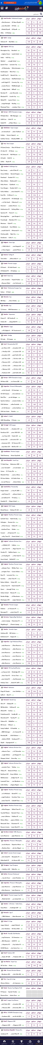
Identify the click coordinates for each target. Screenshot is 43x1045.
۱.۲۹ (40, 464)
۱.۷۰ (40, 1025)
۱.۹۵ (29, 119)
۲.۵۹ (40, 42)
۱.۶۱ (29, 154)
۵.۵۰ (40, 116)
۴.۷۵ (40, 154)
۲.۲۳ (29, 608)
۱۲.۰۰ (40, 177)
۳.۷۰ (34, 61)
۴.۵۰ (29, 50)
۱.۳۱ (40, 292)
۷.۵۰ (29, 373)
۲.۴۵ (40, 33)
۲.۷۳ (29, 75)
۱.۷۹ (29, 559)
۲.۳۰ (40, 322)
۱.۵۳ (29, 575)
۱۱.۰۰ (40, 170)
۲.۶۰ (40, 600)
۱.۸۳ (29, 250)
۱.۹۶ (40, 158)
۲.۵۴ (34, 404)
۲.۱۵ (29, 107)
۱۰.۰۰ (40, 366)
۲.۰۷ (29, 301)
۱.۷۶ (40, 522)
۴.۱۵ (40, 26)
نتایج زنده (21, 1043)
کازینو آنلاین (13, 1043)
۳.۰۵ (34, 161)
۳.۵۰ (34, 26)
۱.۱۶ (29, 181)
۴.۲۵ (40, 29)
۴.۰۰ (34, 82)
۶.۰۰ (34, 22)
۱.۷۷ (29, 26)
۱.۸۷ (29, 908)
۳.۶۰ (34, 72)
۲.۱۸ (40, 89)
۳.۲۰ (34, 42)
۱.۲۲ (40, 22)
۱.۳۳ (29, 836)
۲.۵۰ (40, 72)
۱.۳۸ (29, 948)
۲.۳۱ (40, 944)
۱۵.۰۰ (28, 633)
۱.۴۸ (29, 64)
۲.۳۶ (40, 446)
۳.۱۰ (29, 443)
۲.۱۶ (40, 100)
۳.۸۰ (34, 29)
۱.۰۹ (40, 721)
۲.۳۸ (40, 230)
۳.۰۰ (40, 184)
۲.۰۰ (29, 519)
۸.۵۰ (40, 206)
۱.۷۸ (40, 682)
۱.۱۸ (40, 309)
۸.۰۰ (29, 22)
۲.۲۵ (40, 1034)
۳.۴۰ (34, 96)
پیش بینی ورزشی (38, 1043)
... (34, 992)
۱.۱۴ (29, 177)
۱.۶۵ (40, 151)
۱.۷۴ (29, 816)
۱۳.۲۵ (28, 721)
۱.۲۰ (29, 381)
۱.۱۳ (29, 170)
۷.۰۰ (34, 170)
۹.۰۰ (40, 213)
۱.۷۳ (40, 132)
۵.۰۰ (29, 86)
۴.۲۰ (34, 209)
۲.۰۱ (29, 586)
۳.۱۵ (34, 57)
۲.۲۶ (40, 596)
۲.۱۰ (40, 443)
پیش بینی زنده (30, 1043)
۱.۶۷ (40, 82)
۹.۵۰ (29, 309)
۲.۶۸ (40, 404)
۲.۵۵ (29, 72)
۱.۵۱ (29, 355)
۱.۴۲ (29, 147)
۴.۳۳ (34, 174)
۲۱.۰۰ (28, 739)
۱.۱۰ (40, 725)
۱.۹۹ (29, 571)
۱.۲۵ (29, 202)
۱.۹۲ (29, 61)
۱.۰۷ (40, 633)
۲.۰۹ (29, 267)
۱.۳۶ (29, 390)
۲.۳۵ (40, 75)
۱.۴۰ (29, 258)
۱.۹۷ (29, 501)
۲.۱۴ (29, 348)
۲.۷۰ (34, 394)
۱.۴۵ (29, 195)
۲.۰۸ (40, 96)
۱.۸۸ (29, 718)
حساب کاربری (4, 1043)
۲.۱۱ (29, 579)
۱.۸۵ (40, 216)
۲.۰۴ (29, 184)
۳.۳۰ (34, 33)
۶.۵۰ (40, 147)
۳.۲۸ (29, 89)
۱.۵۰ (40, 68)
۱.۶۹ (29, 29)
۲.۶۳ (29, 57)
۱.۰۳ (40, 739)
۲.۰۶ (29, 191)
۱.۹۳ (29, 123)
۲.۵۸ (29, 33)
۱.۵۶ (40, 86)
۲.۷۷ (29, 42)
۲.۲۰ (29, 54)
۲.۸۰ (40, 103)
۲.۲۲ (29, 220)
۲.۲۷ (40, 362)
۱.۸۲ (29, 161)
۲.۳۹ (40, 848)
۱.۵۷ (29, 135)
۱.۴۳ (40, 271)
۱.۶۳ (29, 432)
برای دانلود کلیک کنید (10, 2)
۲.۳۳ (29, 429)
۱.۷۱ (40, 50)
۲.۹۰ (34, 158)
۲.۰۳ (40, 237)
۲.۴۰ (40, 758)
